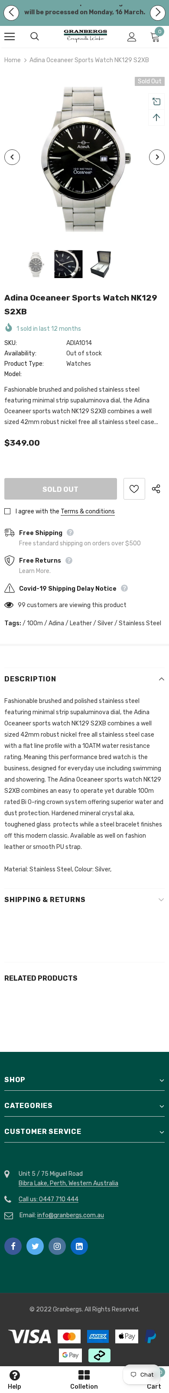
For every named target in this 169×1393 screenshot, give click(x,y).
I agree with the (37, 511)
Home (12, 60)
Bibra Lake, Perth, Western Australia (68, 1183)
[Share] (158, 489)
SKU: (10, 343)
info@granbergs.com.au (70, 1215)
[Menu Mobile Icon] (9, 37)
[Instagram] (57, 1246)
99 (22, 605)
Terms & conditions (88, 511)
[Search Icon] (43, 36)
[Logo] (85, 36)
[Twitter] (35, 1246)
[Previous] (12, 157)
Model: (13, 374)
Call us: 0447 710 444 (48, 1199)
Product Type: (24, 363)
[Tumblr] (79, 1246)
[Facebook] (13, 1246)
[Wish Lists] (134, 489)
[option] (84, 157)
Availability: (20, 353)
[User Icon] (131, 36)
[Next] (157, 157)
